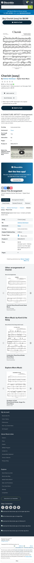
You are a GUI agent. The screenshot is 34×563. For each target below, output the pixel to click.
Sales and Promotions (7, 482)
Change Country (4, 541)
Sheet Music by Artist (7, 473)
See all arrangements (10, 274)
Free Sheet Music (6, 486)
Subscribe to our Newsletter (11, 498)
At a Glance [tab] (5, 200)
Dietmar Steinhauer (9, 79)
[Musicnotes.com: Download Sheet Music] (7, 2)
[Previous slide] (3, 293)
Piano (12, 130)
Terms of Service (6, 457)
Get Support (5, 429)
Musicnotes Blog (6, 476)
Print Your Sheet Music (7, 425)
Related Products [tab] (17, 203)
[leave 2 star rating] (5, 82)
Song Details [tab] (5, 203)
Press (3, 441)
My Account (5, 412)
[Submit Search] (30, 7)
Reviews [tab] (27, 203)
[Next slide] (30, 293)
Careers (4, 437)
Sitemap (4, 489)
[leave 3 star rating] (7, 82)
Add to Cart (18, 108)
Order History (5, 419)
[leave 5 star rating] (12, 82)
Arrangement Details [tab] (18, 200)
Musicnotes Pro (6, 415)
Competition (5, 492)
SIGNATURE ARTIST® (7, 479)
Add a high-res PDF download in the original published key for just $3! (15, 102)
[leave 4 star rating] (10, 82)
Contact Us (4, 451)
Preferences (5, 422)
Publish (4, 444)
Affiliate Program (6, 447)
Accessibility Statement (7, 454)
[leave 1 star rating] (2, 82)
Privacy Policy (5, 460)
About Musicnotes (7, 434)
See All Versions (8, 98)
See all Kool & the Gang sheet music (14, 324)
